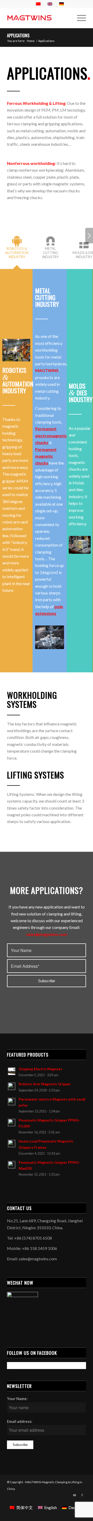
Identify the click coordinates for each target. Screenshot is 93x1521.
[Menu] (79, 18)
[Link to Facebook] (82, 1495)
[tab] (17, 250)
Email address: (19, 1421)
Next (89, 235)
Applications (18, 35)
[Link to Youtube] (74, 1495)
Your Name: (17, 1398)
